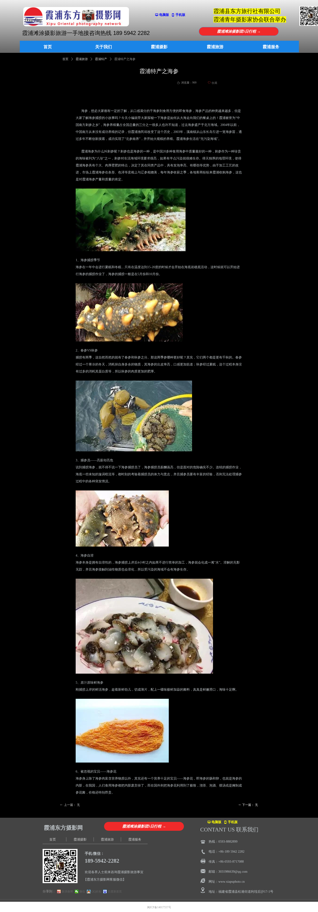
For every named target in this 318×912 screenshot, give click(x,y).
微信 (82, 891)
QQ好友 (96, 891)
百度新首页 (115, 891)
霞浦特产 (101, 59)
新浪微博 (67, 891)
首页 (65, 59)
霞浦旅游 (82, 59)
